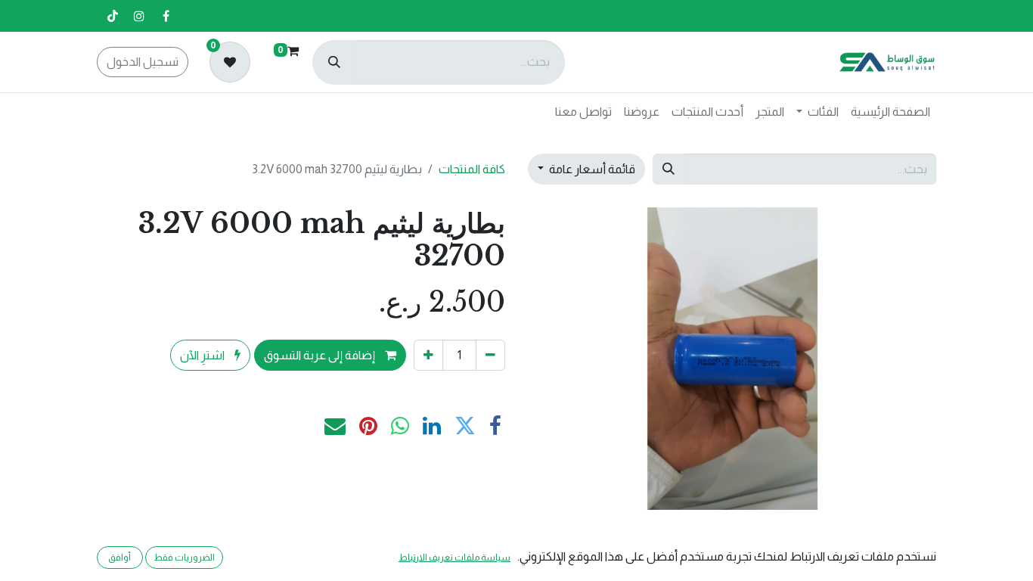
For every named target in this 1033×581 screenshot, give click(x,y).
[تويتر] (465, 426)
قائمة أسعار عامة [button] (591, 169)
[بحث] (334, 62)
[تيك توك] (113, 16)
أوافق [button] (119, 557)
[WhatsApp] (400, 426)
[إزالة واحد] (490, 355)
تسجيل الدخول (142, 61)
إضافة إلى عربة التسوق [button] (320, 355)
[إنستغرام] (139, 16)
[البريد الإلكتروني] (335, 426)
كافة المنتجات (472, 169)
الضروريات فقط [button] (184, 557)
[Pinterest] (368, 426)
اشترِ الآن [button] (203, 355)
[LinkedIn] (432, 426)
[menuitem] (890, 112)
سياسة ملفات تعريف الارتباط (454, 557)
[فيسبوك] (166, 16)
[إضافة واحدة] (428, 355)
